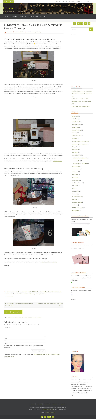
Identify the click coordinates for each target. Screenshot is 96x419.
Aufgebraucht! (76, 121)
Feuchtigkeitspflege (35, 292)
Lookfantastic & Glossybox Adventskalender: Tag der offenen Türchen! (19, 304)
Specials (74, 205)
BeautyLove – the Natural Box (80, 158)
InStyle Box (75, 177)
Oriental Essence (20, 294)
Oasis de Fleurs (12, 294)
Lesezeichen (9, 296)
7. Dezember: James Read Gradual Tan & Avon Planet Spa (49, 304)
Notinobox (75, 194)
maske (6, 294)
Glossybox (75, 172)
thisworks (42, 294)
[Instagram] (4, 1)
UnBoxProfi (12, 8)
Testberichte (79, 1)
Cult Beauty (75, 152)
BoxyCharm (75, 149)
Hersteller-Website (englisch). (49, 262)
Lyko (73, 188)
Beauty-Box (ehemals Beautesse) (80, 141)
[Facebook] (10, 1)
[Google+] (8, 1)
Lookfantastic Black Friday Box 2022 (81, 106)
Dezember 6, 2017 (19, 32)
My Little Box (75, 191)
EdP (28, 292)
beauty (17, 292)
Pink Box (74, 199)
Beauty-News (71, 1)
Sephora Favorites (77, 202)
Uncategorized (75, 210)
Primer (27, 294)
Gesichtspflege (44, 292)
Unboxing (86, 1)
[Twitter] (6, 1)
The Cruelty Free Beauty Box (80, 163)
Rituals (31, 294)
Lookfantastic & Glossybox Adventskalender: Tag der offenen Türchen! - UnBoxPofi (24, 317)
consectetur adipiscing (48, 409)
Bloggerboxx (75, 147)
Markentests (75, 127)
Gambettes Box (76, 169)
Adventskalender (15, 20)
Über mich (64, 1)
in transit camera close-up (54, 292)
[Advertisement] (33, 108)
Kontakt (58, 1)
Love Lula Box (76, 161)
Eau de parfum (23, 292)
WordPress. (52, 412)
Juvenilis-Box (75, 180)
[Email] (12, 1)
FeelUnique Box (76, 166)
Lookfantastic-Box (77, 183)
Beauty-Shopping (76, 124)
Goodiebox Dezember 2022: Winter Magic (82, 91)
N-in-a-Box (9, 32)
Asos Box (74, 138)
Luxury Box (75, 185)
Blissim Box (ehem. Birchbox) (79, 144)
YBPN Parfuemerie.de (77, 207)
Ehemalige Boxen (76, 155)
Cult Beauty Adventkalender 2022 (80, 98)
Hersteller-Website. (57, 161)
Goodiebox (75, 174)
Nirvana (47, 412)
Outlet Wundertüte (77, 196)
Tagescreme (36, 294)
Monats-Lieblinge (76, 130)
